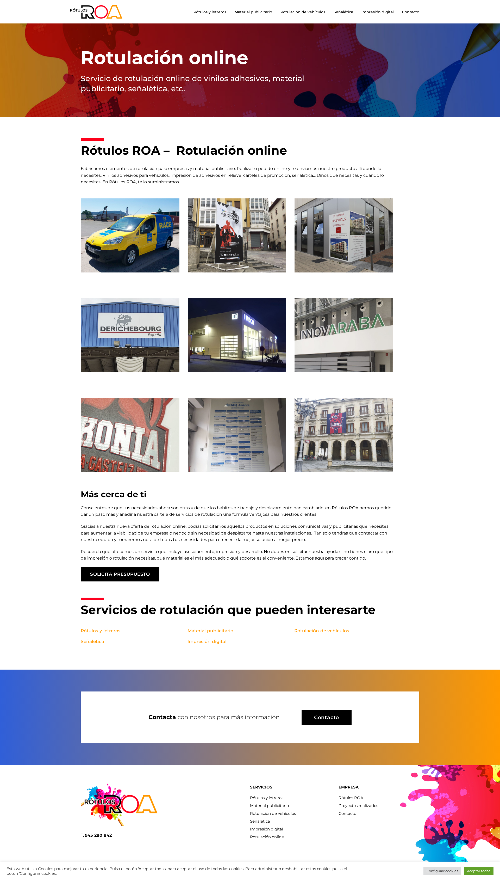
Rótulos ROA (351, 797)
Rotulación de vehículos (302, 12)
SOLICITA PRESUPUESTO (120, 574)
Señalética (343, 12)
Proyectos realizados (358, 805)
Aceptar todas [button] (478, 871)
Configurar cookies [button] (442, 871)
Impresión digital (377, 12)
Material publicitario (253, 12)
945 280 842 (98, 835)
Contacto (410, 12)
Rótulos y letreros (209, 12)
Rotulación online (267, 836)
